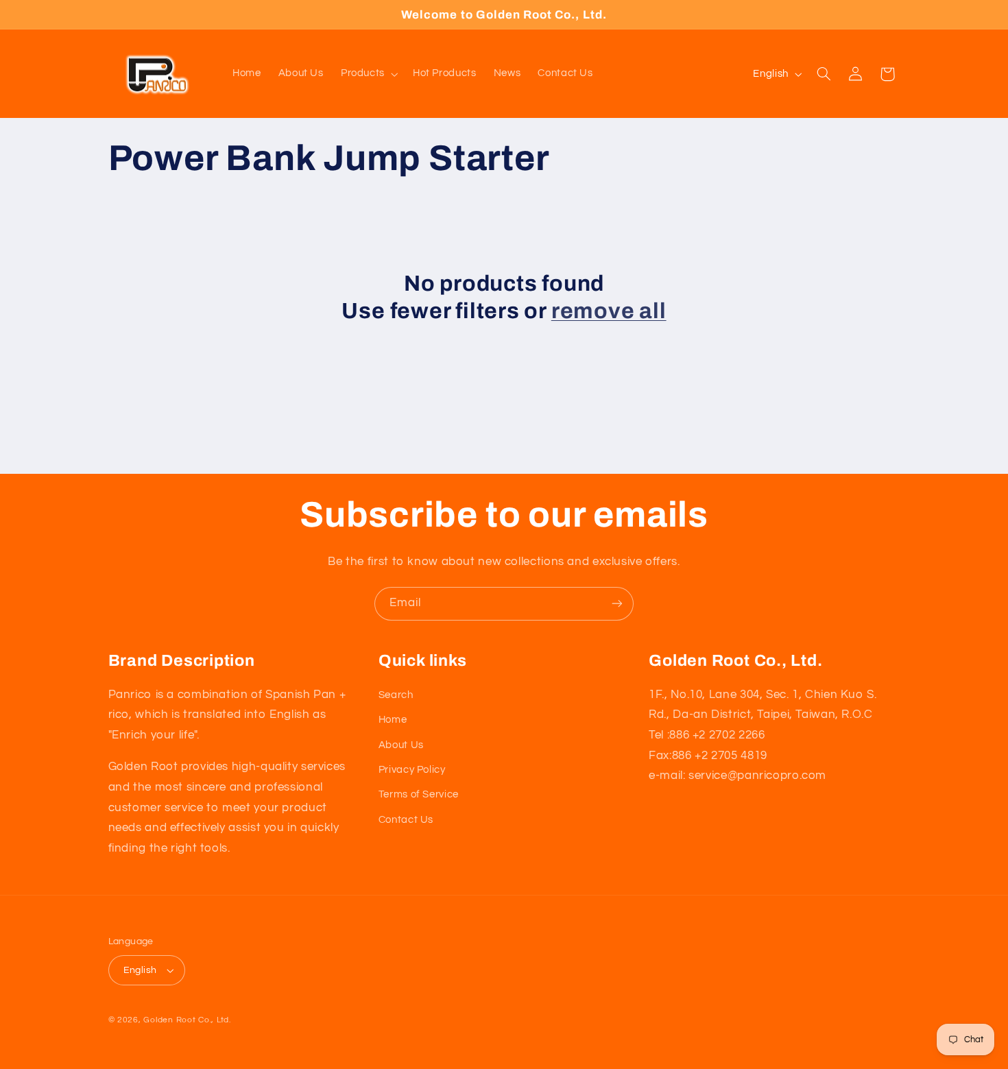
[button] (368, 74)
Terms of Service (419, 794)
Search (396, 695)
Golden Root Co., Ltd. (186, 1020)
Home (393, 719)
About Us (401, 745)
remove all (609, 311)
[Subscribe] (617, 604)
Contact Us (406, 820)
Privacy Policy (412, 770)
